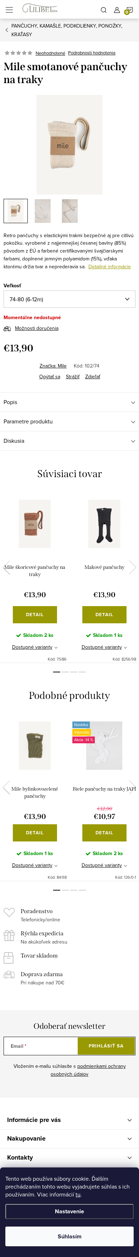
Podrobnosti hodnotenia (91, 53)
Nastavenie (69, 1211)
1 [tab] (56, 890)
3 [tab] (73, 890)
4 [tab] (82, 890)
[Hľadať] (103, 9)
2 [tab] (65, 890)
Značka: (53, 365)
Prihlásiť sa (106, 1045)
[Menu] (9, 9)
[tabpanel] (35, 577)
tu (78, 1194)
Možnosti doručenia (36, 328)
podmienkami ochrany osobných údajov (88, 1070)
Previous (6, 567)
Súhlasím (70, 1236)
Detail (35, 614)
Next (132, 567)
